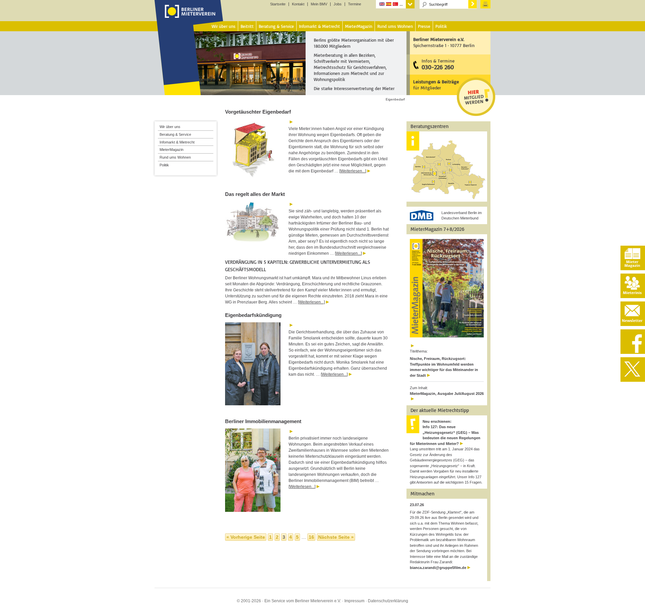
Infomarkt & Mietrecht (177, 142)
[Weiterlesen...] (352, 171)
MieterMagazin (171, 150)
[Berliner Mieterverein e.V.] (189, 17)
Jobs (338, 4)
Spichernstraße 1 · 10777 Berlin (444, 42)
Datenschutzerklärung (388, 601)
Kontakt (298, 4)
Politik (164, 165)
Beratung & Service (175, 134)
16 (311, 537)
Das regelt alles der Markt (255, 194)
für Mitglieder (436, 84)
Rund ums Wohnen (175, 157)
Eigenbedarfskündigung (253, 315)
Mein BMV (319, 4)
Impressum (354, 601)
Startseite (278, 4)
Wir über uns (170, 127)
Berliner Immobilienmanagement (263, 421)
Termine (354, 4)
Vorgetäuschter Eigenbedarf (258, 112)
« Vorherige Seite (245, 537)
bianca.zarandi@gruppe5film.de (438, 568)
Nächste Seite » (336, 537)
